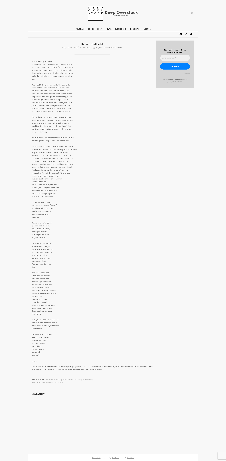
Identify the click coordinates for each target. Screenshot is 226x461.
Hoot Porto (115, 458)
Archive (187, 73)
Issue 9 (85, 47)
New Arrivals (116, 47)
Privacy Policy (96, 458)
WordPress (130, 458)
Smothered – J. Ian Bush (52, 382)
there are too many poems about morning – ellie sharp (69, 379)
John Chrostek (104, 47)
